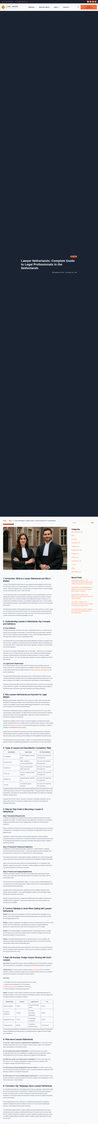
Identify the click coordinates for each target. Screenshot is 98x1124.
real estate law (45, 670)
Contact (66, 7)
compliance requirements (16, 725)
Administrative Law (77, 532)
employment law (35, 670)
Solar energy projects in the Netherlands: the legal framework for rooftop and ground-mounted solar (82, 582)
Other (73, 568)
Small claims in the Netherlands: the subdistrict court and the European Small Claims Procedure (81, 589)
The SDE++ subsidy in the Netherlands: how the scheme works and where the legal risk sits (82, 603)
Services (31, 7)
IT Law (73, 564)
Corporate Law (75, 543)
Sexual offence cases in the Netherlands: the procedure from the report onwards (82, 596)
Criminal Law (75, 546)
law (41, 630)
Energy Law (74, 553)
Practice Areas (44, 7)
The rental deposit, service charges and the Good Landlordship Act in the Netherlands (81, 611)
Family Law (74, 557)
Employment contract (11, 986)
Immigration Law (76, 561)
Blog (72, 535)
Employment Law (76, 550)
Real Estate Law (76, 571)
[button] (78, 7)
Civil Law (74, 539)
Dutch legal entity (37, 969)
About (56, 7)
